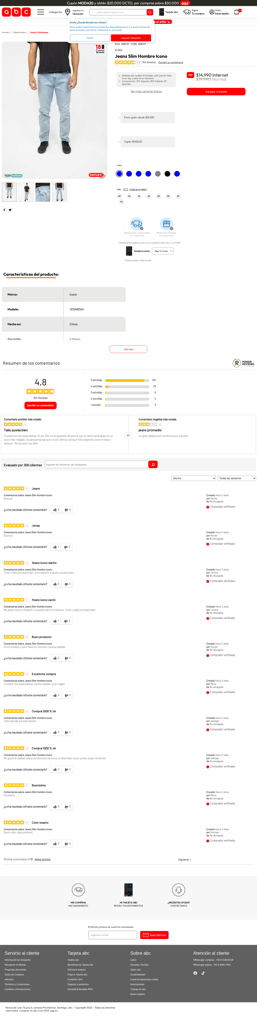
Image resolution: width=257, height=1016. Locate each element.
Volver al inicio (43, 859)
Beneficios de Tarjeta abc (80, 965)
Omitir (90, 37)
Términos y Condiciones (17, 984)
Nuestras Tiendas (139, 965)
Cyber (133, 960)
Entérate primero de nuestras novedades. (111, 926)
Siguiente (184, 859)
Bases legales (137, 994)
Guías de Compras (14, 974)
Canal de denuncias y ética (144, 979)
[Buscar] (150, 12)
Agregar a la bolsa (216, 91)
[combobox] (163, 251)
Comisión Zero (75, 979)
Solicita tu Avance (77, 969)
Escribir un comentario (171, 62)
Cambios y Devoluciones (17, 989)
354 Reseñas (149, 62)
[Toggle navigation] (40, 12)
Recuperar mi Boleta (15, 965)
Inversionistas (137, 984)
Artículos (9, 979)
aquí (185, 3)
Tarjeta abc (73, 960)
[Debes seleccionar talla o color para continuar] (135, 229)
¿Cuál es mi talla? (138, 189)
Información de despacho (18, 960)
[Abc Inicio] (15, 12)
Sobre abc (135, 969)
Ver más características (146, 91)
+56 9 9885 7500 (222, 965)
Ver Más (128, 349)
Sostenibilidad (137, 974)
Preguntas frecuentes (16, 969)
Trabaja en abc (138, 989)
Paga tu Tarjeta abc (77, 974)
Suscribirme (158, 935)
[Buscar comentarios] (153, 464)
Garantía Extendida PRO (80, 989)
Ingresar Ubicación (131, 37)
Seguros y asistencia (78, 984)
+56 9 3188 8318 (224, 960)
